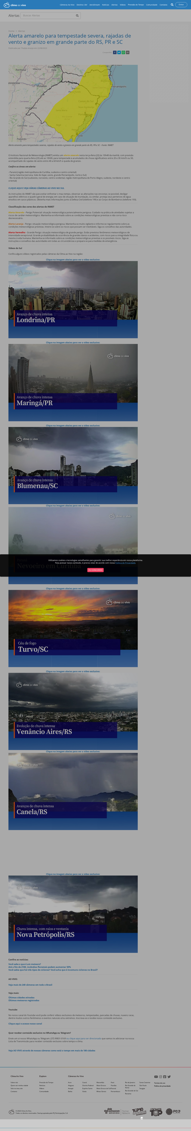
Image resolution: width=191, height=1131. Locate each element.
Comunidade (151, 5)
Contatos (163, 5)
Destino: (82, 5)
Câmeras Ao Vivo (67, 5)
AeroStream (95, 5)
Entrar (181, 5)
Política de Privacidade (125, 562)
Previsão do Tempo (136, 5)
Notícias (105, 5)
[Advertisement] (95, 1125)
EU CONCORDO (95, 570)
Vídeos (123, 5)
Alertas (114, 5)
